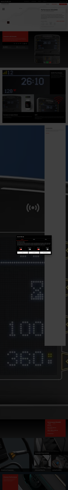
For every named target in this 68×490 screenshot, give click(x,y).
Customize (34, 252)
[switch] (29, 249)
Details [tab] (34, 239)
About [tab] (46, 239)
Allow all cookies (45, 252)
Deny (22, 252)
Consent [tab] (22, 239)
